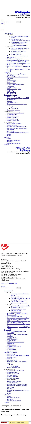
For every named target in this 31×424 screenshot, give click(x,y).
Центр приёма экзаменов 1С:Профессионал (14, 124)
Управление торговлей (17, 49)
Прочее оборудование (13, 110)
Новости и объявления (13, 140)
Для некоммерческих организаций (20, 40)
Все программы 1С (16, 54)
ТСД (8, 105)
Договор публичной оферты (9, 283)
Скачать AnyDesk (12, 117)
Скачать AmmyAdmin (13, 120)
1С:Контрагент (11, 83)
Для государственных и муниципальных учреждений (19, 44)
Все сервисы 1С (11, 93)
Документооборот (16, 52)
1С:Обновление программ (14, 58)
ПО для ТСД (14, 108)
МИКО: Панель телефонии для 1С (17, 126)
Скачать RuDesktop (12, 119)
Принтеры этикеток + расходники (17, 104)
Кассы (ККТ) (11, 96)
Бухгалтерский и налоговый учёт (20, 48)
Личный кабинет (12, 114)
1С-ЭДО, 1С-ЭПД (12, 81)
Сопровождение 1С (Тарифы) (15, 113)
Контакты (10, 141)
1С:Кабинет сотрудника (14, 89)
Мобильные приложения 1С (15, 65)
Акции (9, 138)
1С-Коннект (10, 90)
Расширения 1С (11, 57)
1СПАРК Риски (11, 87)
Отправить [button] (4, 422)
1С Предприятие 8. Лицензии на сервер (18, 63)
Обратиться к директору (14, 143)
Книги (9, 135)
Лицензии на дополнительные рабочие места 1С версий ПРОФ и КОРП (18, 61)
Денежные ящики (12, 102)
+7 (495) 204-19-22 (22, 11)
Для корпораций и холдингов (19, 42)
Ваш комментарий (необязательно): (13, 415)
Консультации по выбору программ (17, 55)
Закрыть (3, 286)
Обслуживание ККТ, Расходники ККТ (18, 98)
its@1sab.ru (25, 14)
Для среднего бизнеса (17, 39)
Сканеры (9, 101)
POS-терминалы (11, 99)
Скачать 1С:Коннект (13, 116)
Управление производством (18, 51)
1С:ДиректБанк (11, 92)
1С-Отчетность (11, 80)
